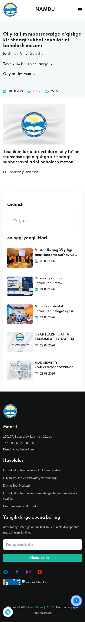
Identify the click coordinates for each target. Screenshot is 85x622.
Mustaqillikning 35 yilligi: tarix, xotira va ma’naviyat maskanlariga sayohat (55, 253)
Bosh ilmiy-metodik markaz (21, 506)
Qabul (34, 54)
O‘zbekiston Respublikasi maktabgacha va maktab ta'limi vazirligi (41, 495)
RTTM (50, 607)
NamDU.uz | (36, 607)
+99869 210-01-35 (21, 443)
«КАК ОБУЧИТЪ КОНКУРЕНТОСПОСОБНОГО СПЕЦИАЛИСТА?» (55, 365)
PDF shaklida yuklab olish (20, 172)
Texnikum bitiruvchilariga (26, 64)
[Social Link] (5, 572)
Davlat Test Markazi (16, 485)
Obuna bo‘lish (40, 558)
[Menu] (80, 9)
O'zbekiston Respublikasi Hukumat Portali (31, 470)
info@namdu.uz (23, 449)
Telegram (8, 612)
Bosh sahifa (13, 54)
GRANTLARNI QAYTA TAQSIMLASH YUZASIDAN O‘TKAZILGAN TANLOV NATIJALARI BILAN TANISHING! (56, 337)
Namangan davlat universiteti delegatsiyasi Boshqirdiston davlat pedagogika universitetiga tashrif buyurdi (55, 309)
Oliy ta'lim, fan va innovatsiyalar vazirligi (30, 478)
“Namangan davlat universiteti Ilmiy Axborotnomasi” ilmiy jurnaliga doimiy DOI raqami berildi (51, 281)
